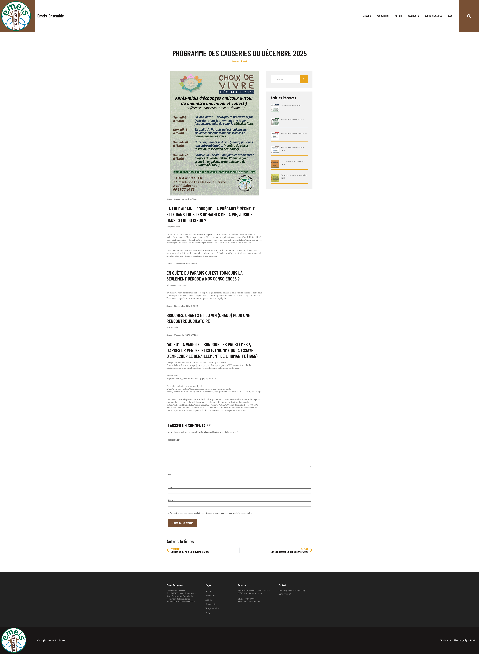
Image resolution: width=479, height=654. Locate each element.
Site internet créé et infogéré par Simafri (458, 640)
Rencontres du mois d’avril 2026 (294, 133)
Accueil (367, 16)
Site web (171, 500)
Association (383, 16)
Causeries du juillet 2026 (291, 105)
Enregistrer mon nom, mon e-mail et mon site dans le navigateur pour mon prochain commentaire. (211, 513)
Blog (450, 16)
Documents (413, 16)
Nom (170, 474)
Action (398, 16)
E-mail (171, 487)
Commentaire (174, 440)
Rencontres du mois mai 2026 (293, 119)
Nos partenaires (433, 16)
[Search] (304, 79)
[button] (469, 16)
